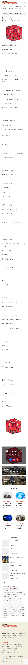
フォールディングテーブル (10, 604)
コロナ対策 (6, 596)
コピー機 (23, 594)
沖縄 (15, 611)
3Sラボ (9, 586)
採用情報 (15, 648)
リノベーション (10, 644)
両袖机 (12, 608)
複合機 (12, 615)
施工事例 (22, 609)
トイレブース (7, 602)
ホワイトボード (7, 606)
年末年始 (15, 609)
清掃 (20, 611)
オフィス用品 (7, 594)
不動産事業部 (9, 648)
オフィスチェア (21, 590)
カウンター (15, 594)
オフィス (13, 590)
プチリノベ (21, 604)
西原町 (17, 615)
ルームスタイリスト (18, 606)
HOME (3, 644)
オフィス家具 (19, 592)
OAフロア (6, 588)
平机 (10, 609)
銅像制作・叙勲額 (17, 644)
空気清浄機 (21, 613)
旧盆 (5, 611)
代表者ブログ (17, 21)
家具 (5, 609)
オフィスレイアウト (8, 592)
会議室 (17, 608)
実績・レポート (10, 652)
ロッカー (6, 608)
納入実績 (6, 615)
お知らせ (6, 590)
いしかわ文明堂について (18, 646)
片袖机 (5, 613)
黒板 (5, 617)
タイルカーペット (8, 600)
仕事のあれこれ (8, 21)
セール (19, 598)
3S (4, 586)
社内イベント (13, 613)
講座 (23, 615)
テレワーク (17, 600)
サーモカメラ (15, 596)
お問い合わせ (16, 652)
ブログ (3, 652)
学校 (23, 608)
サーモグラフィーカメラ (9, 598)
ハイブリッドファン (17, 602)
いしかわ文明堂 (14, 588)
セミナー (8, 650)
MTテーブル (17, 586)
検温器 (10, 611)
